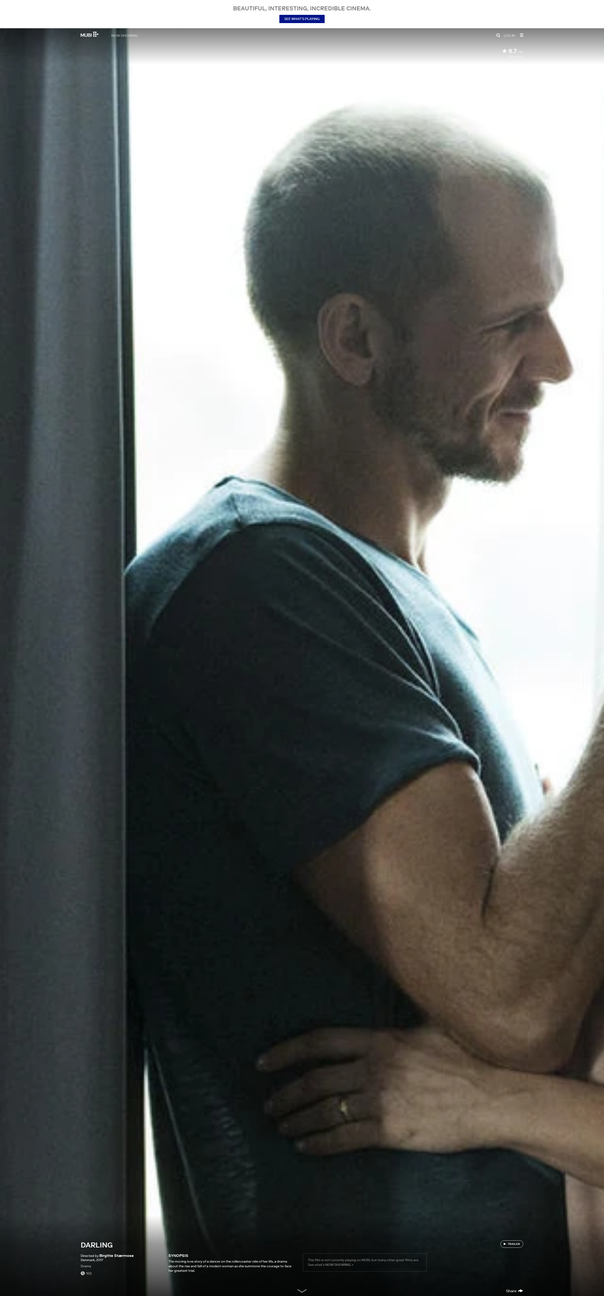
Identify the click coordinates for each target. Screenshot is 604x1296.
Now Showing (124, 35)
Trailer (514, 1244)
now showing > (339, 1265)
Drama (86, 1266)
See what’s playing (302, 19)
